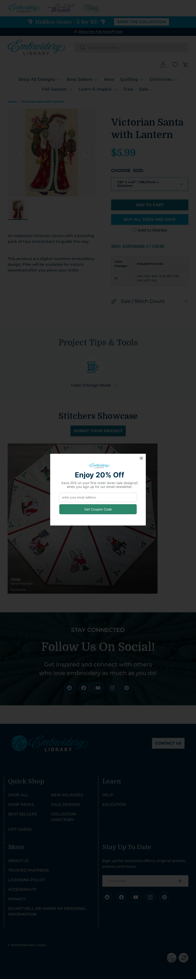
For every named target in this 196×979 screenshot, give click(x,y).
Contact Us (168, 743)
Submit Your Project (98, 431)
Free (128, 89)
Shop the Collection (141, 22)
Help (107, 795)
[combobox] (131, 47)
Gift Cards (20, 829)
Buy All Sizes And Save (150, 219)
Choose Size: (127, 170)
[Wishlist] (175, 64)
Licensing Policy (26, 880)
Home (12, 101)
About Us (18, 860)
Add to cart (150, 205)
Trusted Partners (28, 870)
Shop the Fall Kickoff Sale (101, 31)
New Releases (67, 795)
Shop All (18, 795)
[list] (51, 152)
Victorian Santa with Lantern (43, 101)
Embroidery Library (32, 945)
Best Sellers (22, 814)
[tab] (94, 371)
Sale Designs (65, 804)
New (109, 79)
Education (114, 804)
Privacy (16, 899)
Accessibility (22, 889)
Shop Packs (21, 804)
